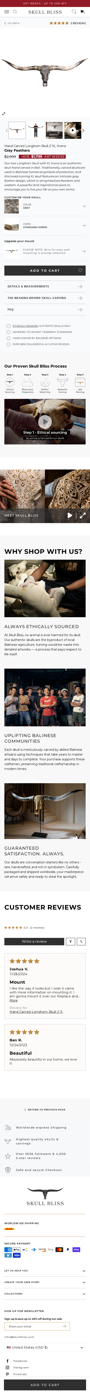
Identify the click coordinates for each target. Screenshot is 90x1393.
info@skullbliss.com (19, 1337)
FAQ (11, 309)
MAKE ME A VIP (64, 1326)
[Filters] (70, 941)
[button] (59, 23)
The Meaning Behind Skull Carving (37, 298)
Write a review (34, 941)
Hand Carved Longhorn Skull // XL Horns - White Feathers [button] (37, 1012)
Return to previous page (47, 1109)
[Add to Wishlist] (80, 270)
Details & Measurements (28, 286)
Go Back (14, 23)
